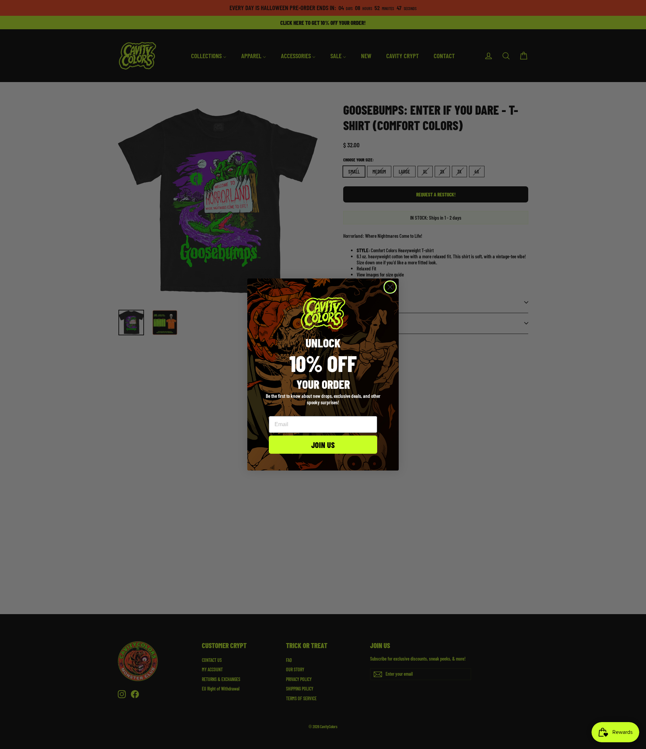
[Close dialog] (390, 287)
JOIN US (323, 444)
